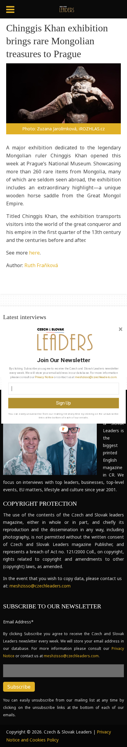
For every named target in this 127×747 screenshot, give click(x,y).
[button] (63, 360)
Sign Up (63, 403)
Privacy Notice (44, 377)
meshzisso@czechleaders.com (95, 377)
